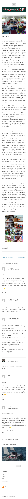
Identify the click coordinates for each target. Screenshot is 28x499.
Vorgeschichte (5, 481)
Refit (3, 478)
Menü (14, 4)
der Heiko (10, 268)
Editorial (3, 476)
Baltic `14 (22, 247)
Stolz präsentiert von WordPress (8, 496)
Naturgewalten (22, 257)
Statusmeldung (5, 480)
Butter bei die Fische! (7, 257)
